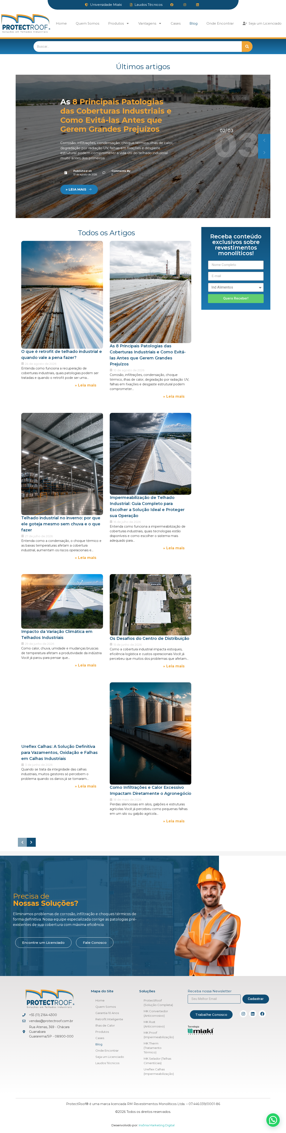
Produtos (116, 23)
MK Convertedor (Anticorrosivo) (156, 1013)
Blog (193, 23)
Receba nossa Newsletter (209, 991)
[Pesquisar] (247, 46)
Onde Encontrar (220, 23)
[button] (264, 140)
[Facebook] (262, 1013)
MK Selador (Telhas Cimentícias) (157, 1061)
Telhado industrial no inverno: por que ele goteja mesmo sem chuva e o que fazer (60, 524)
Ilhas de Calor (105, 1025)
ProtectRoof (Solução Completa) (158, 1003)
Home (61, 23)
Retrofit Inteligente (109, 1019)
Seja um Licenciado (264, 23)
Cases (176, 23)
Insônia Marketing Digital (156, 1125)
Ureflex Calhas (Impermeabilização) (159, 1071)
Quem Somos (87, 23)
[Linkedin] (252, 1013)
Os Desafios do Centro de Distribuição (149, 638)
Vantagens (147, 23)
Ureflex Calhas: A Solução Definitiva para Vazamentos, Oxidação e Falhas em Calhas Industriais (59, 752)
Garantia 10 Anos (107, 1013)
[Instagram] (243, 1013)
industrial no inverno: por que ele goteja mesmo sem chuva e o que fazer (113, 118)
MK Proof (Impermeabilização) (159, 1035)
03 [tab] (223, 130)
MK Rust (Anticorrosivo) (154, 1024)
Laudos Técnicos (107, 1063)
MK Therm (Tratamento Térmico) (153, 1048)
